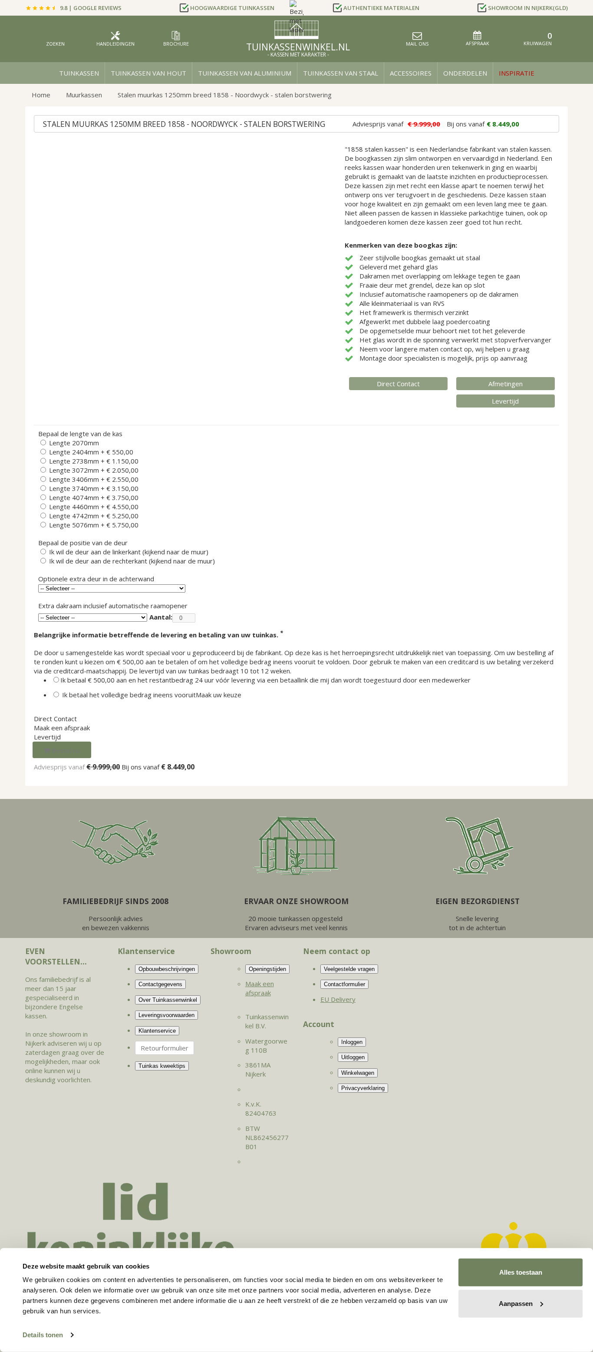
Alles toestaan (520, 1272)
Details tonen (43, 1335)
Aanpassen (516, 1303)
